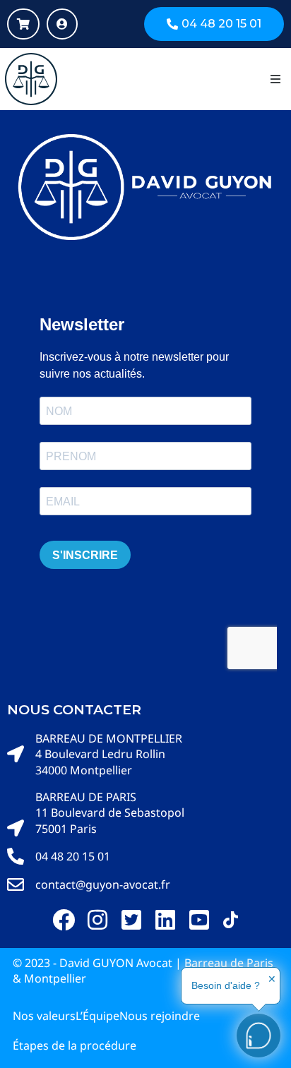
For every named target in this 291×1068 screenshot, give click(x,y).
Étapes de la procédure (74, 1045)
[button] (275, 79)
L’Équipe (97, 1016)
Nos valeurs (44, 1016)
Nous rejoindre (159, 1016)
